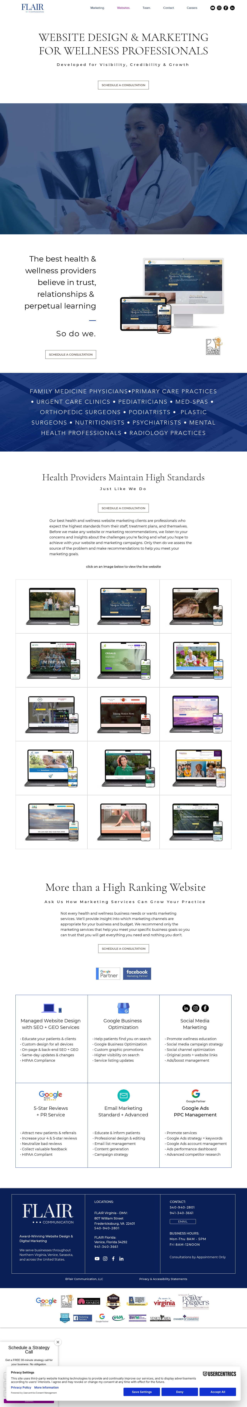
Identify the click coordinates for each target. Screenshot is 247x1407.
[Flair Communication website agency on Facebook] (113, 1259)
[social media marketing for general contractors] (195, 1008)
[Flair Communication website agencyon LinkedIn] (121, 1259)
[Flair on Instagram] (219, 8)
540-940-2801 (106, 1228)
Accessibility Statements (170, 1279)
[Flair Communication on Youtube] (212, 8)
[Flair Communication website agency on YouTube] (97, 1259)
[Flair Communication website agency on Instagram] (105, 1259)
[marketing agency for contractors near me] (186, 1008)
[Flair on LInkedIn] (232, 8)
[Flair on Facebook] (225, 8)
